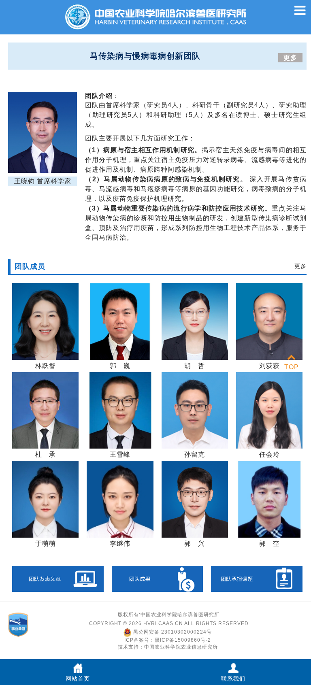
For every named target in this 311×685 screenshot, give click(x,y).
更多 (290, 57)
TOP (291, 367)
